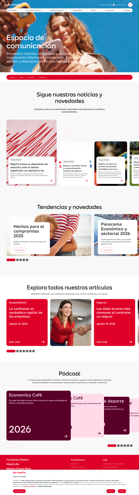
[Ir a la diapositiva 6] (131, 445)
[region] (69, 325)
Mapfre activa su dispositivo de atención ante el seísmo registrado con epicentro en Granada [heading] (29, 167)
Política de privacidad (110, 467)
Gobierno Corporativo (57, 10)
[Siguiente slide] (67, 134)
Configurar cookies (19, 491)
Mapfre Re (12, 464)
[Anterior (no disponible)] (61, 134)
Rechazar (110, 491)
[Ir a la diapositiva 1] (111, 445)
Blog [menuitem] (21, 77)
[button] (130, 5)
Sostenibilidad (77, 10)
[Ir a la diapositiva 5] (128, 445)
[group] (27, 322)
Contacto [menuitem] (42, 77)
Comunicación (109, 10)
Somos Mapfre (11, 10)
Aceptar (122, 491)
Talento (93, 10)
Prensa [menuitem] (12, 77)
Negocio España (16, 159)
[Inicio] (14, 5)
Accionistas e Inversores (33, 10)
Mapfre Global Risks (18, 468)
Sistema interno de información (113, 464)
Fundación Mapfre (17, 459)
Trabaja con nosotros (78, 467)
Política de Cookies (29, 486)
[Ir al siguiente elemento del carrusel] (14, 445)
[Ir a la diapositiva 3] (121, 445)
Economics (127, 10)
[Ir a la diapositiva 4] (125, 445)
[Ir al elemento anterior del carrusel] (8, 445)
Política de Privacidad (44, 486)
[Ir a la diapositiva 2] (118, 445)
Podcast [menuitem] (31, 77)
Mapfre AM (74, 464)
